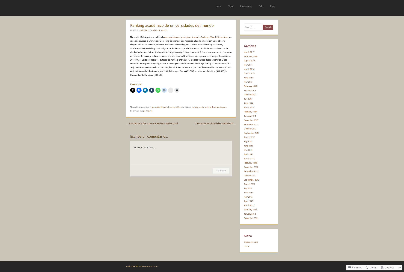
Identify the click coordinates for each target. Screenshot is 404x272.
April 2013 (248, 154)
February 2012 (250, 209)
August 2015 (249, 73)
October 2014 (250, 95)
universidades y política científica (166, 107)
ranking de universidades (215, 107)
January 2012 (250, 214)
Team (230, 6)
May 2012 (248, 197)
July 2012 (248, 188)
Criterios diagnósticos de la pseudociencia (215, 123)
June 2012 (248, 192)
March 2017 (249, 52)
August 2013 (249, 137)
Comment (221, 170)
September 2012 (251, 180)
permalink (147, 111)
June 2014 (248, 103)
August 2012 (249, 184)
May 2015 (248, 82)
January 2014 (250, 116)
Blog (272, 6)
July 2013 (248, 141)
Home (218, 6)
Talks (260, 6)
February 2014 (250, 112)
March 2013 (249, 158)
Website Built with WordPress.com (142, 266)
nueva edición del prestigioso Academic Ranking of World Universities (196, 37)
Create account (251, 242)
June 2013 (248, 146)
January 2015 (250, 90)
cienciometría (198, 107)
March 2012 (249, 205)
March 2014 (249, 107)
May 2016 (248, 65)
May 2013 (248, 150)
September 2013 (251, 133)
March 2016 (249, 69)
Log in (246, 246)
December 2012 (251, 167)
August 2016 (249, 60)
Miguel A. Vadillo (160, 30)
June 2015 (248, 77)
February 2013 (250, 163)
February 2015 (250, 86)
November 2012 (251, 171)
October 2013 (250, 129)
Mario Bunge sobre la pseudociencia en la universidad (152, 123)
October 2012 (250, 175)
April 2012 (248, 201)
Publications (246, 6)
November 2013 (251, 124)
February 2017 (250, 56)
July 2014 (248, 99)
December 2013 (251, 120)
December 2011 (251, 218)
